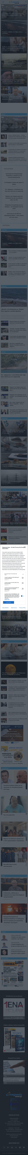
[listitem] (14, 574)
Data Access (14, 607)
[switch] (22, 578)
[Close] (25, 547)
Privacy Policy (22, 607)
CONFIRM (8, 602)
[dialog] (14, 578)
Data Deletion (5, 607)
